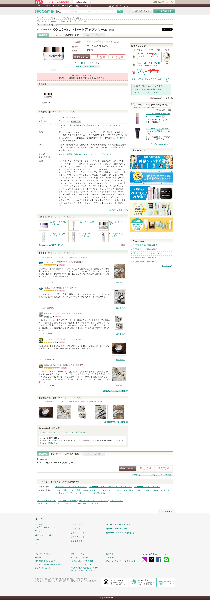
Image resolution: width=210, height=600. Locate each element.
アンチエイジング (104, 490)
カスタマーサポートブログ (81, 564)
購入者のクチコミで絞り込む (87, 66)
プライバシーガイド (42, 568)
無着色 (61, 154)
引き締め (110, 132)
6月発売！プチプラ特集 (142, 257)
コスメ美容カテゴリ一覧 (46, 501)
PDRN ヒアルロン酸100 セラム (148, 64)
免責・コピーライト (78, 554)
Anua (139, 63)
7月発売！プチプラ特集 (142, 249)
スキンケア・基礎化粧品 (69, 125)
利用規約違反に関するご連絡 (82, 561)
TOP (38, 6)
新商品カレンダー (79, 537)
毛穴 (66, 490)
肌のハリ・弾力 (135, 490)
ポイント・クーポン (44, 535)
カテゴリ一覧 (113, 6)
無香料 (69, 154)
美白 (79, 490)
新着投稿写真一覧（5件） (115, 422)
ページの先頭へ (152, 475)
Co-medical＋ (44, 29)
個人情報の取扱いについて (45, 561)
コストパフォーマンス (82, 493)
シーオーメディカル (67, 117)
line (166, 559)
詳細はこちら (53, 443)
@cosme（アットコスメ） (89, 503)
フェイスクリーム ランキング (146, 92)
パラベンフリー (107, 154)
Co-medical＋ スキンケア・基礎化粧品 (71, 487)
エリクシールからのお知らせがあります (153, 70)
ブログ (64, 6)
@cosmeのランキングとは (162, 98)
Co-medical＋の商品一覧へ (50, 245)
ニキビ (72, 490)
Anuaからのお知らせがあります (147, 63)
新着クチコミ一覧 (114, 391)
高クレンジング (65, 493)
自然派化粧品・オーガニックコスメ (108, 493)
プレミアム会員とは (42, 554)
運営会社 (109, 554)
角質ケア (147, 490)
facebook (158, 559)
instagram (144, 559)
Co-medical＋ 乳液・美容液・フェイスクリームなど (110, 487)
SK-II (138, 54)
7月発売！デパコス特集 (142, 245)
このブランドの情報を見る (47, 24)
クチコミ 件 (78, 63)
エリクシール (142, 70)
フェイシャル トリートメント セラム (148, 56)
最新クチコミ (77, 541)
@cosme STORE (117, 528)
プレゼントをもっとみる (160, 144)
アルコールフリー (91, 154)
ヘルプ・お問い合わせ (79, 558)
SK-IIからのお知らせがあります (147, 54)
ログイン (170, 2)
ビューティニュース (80, 533)
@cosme (45, 525)
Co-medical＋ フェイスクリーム (147, 487)
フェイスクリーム (116, 501)
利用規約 (38, 558)
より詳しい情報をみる (118, 210)
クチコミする (81, 56)
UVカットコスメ (120, 490)
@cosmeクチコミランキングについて (120, 561)
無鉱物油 (78, 154)
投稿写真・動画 (73, 35)
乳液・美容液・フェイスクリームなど (97, 125)
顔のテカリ (157, 490)
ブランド (56, 6)
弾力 (122, 138)
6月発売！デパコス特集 (142, 262)
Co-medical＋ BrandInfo (77, 121)
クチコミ (56, 35)
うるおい (58, 490)
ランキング (46, 6)
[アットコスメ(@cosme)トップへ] (44, 12)
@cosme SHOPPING (119, 524)
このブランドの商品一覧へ (75, 432)
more (123, 244)
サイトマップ (111, 558)
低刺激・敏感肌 (88, 490)
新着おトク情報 (82, 2)
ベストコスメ (124, 6)
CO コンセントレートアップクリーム (80, 29)
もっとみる (166, 266)
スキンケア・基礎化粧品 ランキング (149, 89)
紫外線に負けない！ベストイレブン (147, 253)
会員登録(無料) (158, 2)
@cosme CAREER (120, 533)
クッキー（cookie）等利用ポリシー (48, 564)
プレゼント (76, 528)
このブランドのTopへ (50, 432)
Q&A (70, 6)
